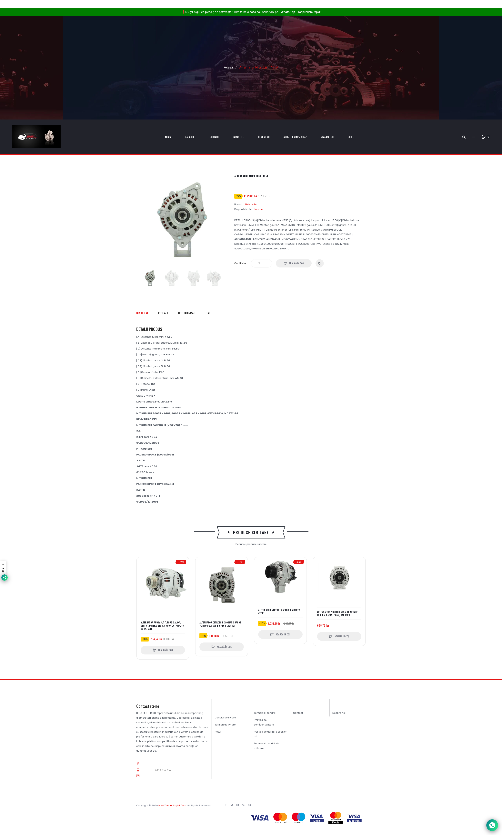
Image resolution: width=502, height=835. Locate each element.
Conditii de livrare (225, 717)
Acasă (228, 67)
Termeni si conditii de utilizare (266, 746)
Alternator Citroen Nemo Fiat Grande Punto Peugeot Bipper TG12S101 (220, 624)
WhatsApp (288, 12)
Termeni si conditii (265, 712)
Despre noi (339, 712)
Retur (218, 731)
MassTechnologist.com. (172, 805)
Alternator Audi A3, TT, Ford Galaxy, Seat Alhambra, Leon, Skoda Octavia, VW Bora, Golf (163, 625)
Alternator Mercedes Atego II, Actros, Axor (279, 612)
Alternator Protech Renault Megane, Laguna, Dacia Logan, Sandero (337, 614)
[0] (483, 137)
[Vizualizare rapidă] (142, 577)
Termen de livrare (225, 724)
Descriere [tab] (142, 313)
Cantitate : (240, 263)
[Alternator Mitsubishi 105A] (150, 278)
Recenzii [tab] (163, 313)
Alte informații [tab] (187, 313)
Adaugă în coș (296, 263)
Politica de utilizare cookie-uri (270, 734)
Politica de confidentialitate (264, 722)
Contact (298, 712)
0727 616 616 (163, 770)
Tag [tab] (208, 313)
